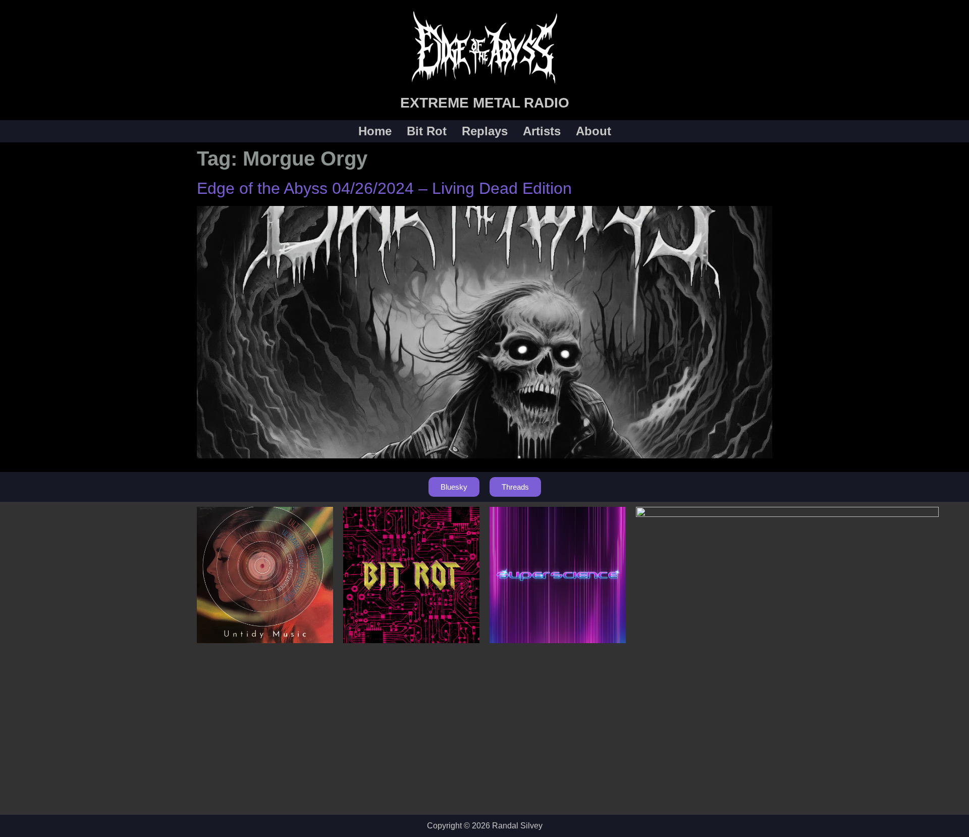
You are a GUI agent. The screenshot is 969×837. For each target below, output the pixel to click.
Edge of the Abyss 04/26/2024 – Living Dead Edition (384, 188)
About (593, 131)
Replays (485, 131)
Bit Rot (427, 131)
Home (375, 131)
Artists (542, 131)
